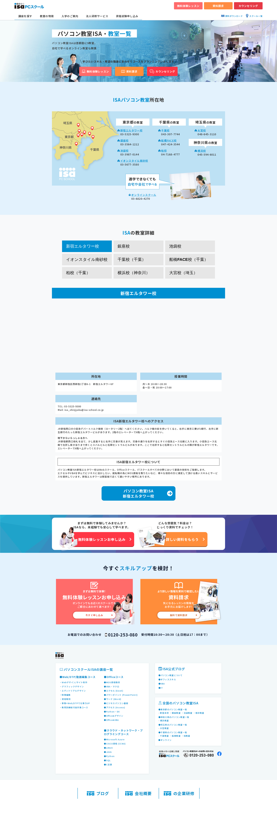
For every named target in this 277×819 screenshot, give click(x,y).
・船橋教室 (175, 735)
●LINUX (108, 747)
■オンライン (165, 740)
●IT (160, 687)
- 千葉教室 (163, 735)
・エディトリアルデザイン (73, 690)
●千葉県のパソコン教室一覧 (172, 732)
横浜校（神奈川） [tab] (134, 273)
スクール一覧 (256, 16)
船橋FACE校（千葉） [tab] (188, 259)
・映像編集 (65, 694)
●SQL (107, 760)
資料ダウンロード (234, 16)
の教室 (133, 122)
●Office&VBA (111, 719)
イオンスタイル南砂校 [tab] (86, 259)
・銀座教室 (175, 712)
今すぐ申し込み (94, 615)
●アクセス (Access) (114, 707)
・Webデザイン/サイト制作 (73, 682)
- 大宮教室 (163, 728)
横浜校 (202, 151)
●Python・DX (112, 711)
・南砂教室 (198, 712)
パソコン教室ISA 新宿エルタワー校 (138, 493)
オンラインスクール (143, 195)
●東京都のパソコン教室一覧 (172, 709)
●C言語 (108, 764)
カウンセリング (248, 6)
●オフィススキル (167, 679)
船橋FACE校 (169, 140)
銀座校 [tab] (124, 246)
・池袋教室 (186, 712)
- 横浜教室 (163, 720)
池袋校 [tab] (175, 246)
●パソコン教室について (170, 675)
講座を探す (25, 16)
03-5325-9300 (72, 406)
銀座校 (124, 140)
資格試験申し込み (127, 16)
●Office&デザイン (113, 715)
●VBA (161, 683)
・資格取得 (65, 699)
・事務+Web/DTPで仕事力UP (75, 703)
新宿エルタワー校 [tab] (82, 246)
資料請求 (218, 6)
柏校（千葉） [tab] (78, 273)
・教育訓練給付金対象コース (74, 707)
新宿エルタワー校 (131, 130)
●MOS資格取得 (112, 682)
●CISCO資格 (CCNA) (115, 743)
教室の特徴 (47, 16)
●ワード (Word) (112, 699)
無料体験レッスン (188, 6)
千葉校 (165, 130)
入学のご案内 (70, 16)
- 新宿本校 (163, 712)
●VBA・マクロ (111, 686)
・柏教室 (185, 735)
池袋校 (124, 150)
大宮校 (202, 130)
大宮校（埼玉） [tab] (183, 273)
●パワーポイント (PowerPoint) (121, 694)
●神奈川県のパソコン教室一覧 (173, 717)
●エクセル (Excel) (113, 690)
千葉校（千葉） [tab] (132, 259)
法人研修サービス (97, 16)
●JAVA (108, 752)
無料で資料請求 (178, 615)
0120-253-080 (123, 635)
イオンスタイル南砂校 (134, 161)
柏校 (164, 150)
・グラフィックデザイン (72, 686)
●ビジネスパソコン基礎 (116, 703)
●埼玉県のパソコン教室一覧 (172, 724)
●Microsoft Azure (114, 739)
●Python (109, 756)
